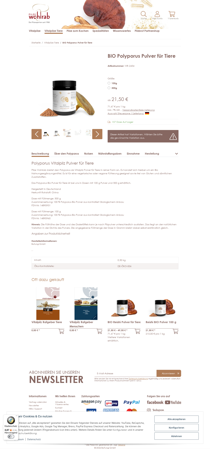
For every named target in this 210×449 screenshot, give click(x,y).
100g (114, 83)
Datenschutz (34, 439)
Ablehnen (176, 436)
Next (97, 134)
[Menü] (17, 417)
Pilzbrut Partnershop (147, 30)
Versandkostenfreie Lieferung (138, 110)
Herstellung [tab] (152, 153)
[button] (143, 15)
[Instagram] (155, 410)
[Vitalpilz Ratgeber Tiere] (61, 331)
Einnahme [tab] (133, 153)
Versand (121, 445)
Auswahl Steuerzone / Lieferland (126, 113)
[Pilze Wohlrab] (65, 12)
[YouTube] (173, 402)
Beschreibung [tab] (40, 153)
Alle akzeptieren (177, 419)
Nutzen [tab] (88, 153)
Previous (37, 134)
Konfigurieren (176, 427)
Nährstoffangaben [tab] (110, 153)
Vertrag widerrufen (38, 402)
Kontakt (58, 408)
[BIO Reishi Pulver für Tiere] (137, 331)
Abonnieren (168, 373)
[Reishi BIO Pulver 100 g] (175, 331)
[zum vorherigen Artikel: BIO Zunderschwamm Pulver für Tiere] (169, 42)
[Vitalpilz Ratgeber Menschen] (99, 331)
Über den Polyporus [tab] (66, 153)
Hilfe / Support (35, 409)
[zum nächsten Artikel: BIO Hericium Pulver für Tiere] (175, 42)
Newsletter (34, 405)
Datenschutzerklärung (138, 379)
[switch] (11, 437)
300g (114, 88)
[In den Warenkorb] (34, 51)
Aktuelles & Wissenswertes (62, 403)
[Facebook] (155, 402)
